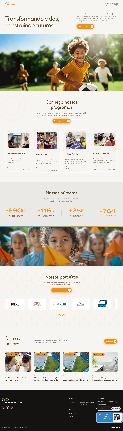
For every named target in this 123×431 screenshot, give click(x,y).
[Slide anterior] (59, 316)
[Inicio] (11, 3)
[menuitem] (53, 3)
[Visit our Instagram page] (7, 407)
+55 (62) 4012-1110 (85, 404)
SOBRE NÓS (73, 402)
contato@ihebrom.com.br (87, 402)
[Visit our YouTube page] (11, 407)
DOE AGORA (73, 413)
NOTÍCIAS (72, 409)
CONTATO (72, 416)
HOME (71, 398)
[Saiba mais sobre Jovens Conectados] (95, 168)
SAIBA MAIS (26, 169)
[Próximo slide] (64, 316)
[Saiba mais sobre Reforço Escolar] (67, 168)
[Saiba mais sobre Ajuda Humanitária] (9, 168)
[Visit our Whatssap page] (3, 407)
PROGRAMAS (73, 405)
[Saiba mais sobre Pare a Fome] (38, 169)
